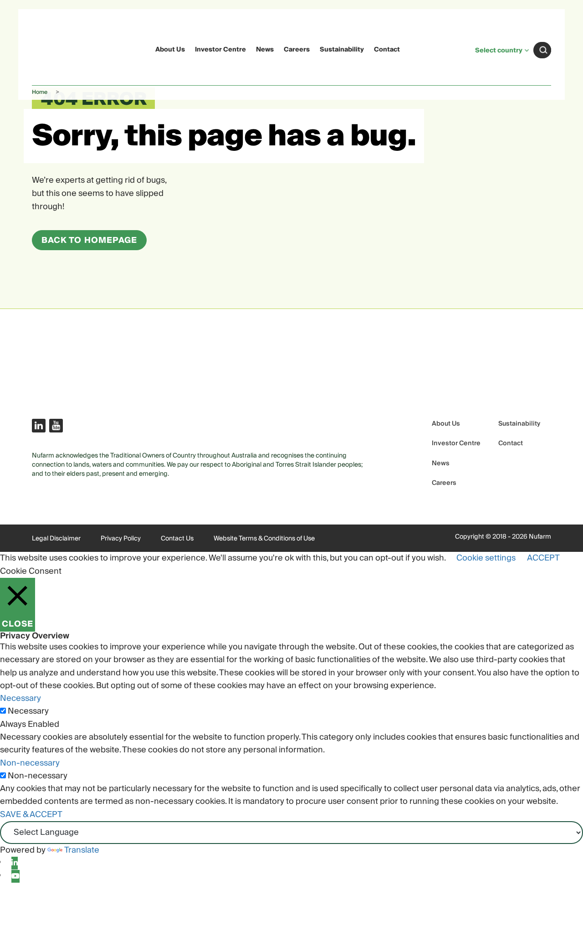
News (265, 49)
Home (39, 92)
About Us (170, 49)
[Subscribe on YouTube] (56, 425)
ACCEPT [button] (543, 558)
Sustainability (342, 49)
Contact (387, 49)
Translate (81, 850)
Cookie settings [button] (486, 558)
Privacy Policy (121, 538)
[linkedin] (14, 863)
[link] (49, 48)
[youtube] (15, 876)
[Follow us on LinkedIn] (39, 425)
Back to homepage (89, 240)
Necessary (28, 711)
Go (543, 50)
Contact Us (177, 538)
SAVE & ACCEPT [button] (31, 815)
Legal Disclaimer (56, 538)
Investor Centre (220, 49)
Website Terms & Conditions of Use (264, 538)
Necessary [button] (20, 698)
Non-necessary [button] (30, 763)
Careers (297, 49)
